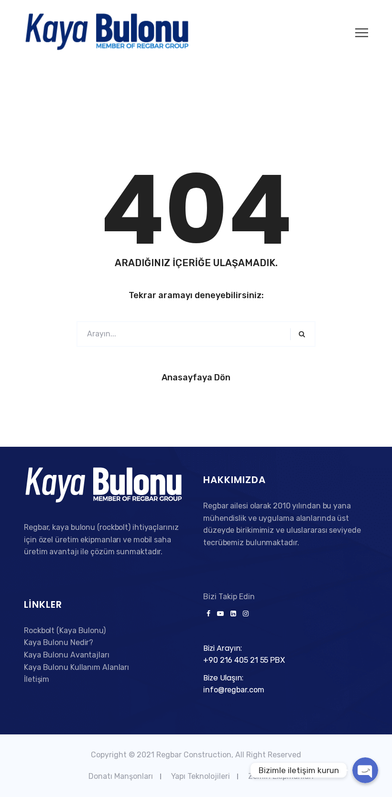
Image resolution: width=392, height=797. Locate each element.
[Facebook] (208, 614)
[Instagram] (244, 614)
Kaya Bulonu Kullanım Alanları (76, 667)
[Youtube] (220, 614)
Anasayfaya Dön (196, 377)
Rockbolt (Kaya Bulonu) (65, 630)
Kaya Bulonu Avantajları (66, 654)
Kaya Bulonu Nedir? (58, 642)
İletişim (36, 679)
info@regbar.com (233, 689)
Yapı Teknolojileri (200, 776)
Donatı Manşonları (120, 776)
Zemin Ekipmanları (281, 776)
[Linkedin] (233, 614)
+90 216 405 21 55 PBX (244, 660)
